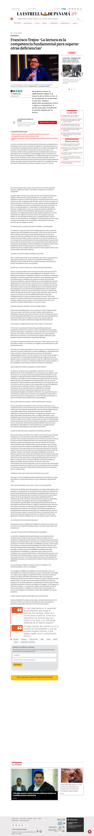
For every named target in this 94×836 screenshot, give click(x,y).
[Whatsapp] (16, 91)
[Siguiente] (57, 69)
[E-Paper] (57, 9)
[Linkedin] (19, 91)
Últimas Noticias (28, 23)
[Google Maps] (37, 831)
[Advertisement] (35, 739)
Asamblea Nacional (65, 23)
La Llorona (37, 23)
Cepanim (75, 23)
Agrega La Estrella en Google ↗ (48, 122)
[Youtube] (80, 9)
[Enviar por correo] (21, 91)
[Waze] (40, 831)
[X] (72, 9)
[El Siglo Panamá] (64, 9)
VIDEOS (71, 53)
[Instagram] (78, 9)
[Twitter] (12, 91)
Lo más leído (72, 113)
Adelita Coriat (16, 93)
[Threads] (69, 9)
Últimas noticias (72, 141)
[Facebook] (75, 9)
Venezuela (44, 23)
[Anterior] (61, 74)
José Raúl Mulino (54, 23)
